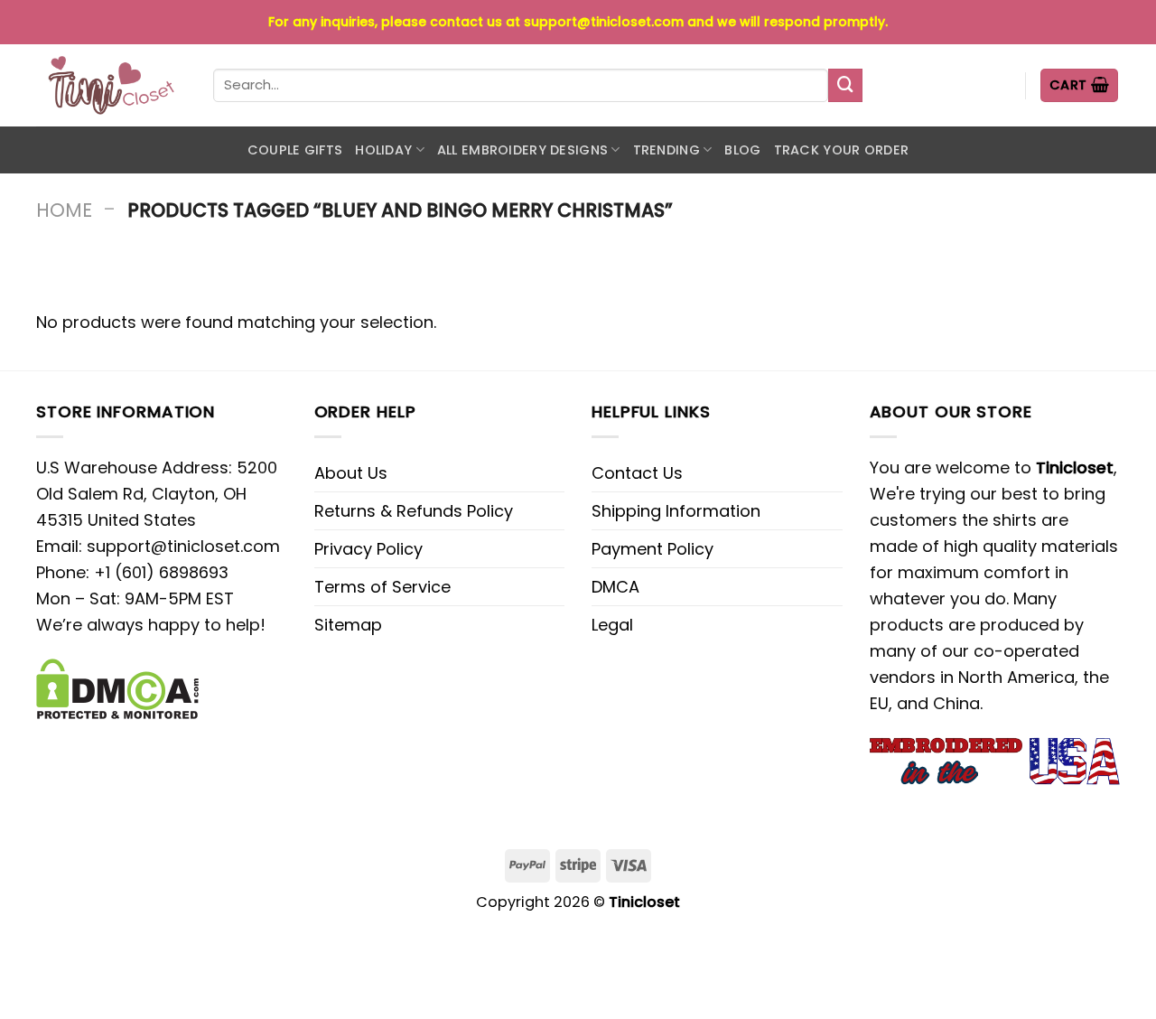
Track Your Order (841, 150)
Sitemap (348, 624)
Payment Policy (652, 549)
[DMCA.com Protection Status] (117, 688)
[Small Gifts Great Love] (111, 85)
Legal (612, 624)
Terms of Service (382, 586)
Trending (666, 150)
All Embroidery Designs (522, 150)
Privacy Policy (368, 549)
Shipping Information (676, 511)
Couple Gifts (294, 150)
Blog (742, 150)
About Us (350, 473)
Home (64, 210)
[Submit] (845, 86)
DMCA (615, 586)
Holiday (383, 150)
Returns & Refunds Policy (413, 511)
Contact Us (637, 473)
